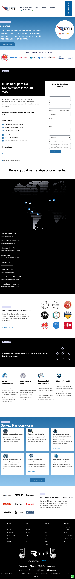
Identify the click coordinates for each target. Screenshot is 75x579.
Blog (27, 541)
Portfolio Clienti (10, 532)
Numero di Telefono (65, 110)
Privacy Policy (67, 527)
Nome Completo (53, 95)
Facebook (47, 527)
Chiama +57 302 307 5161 (7, 265)
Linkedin (47, 535)
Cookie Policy (67, 529)
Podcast (28, 538)
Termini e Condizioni (68, 535)
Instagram (47, 529)
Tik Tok (46, 532)
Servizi (27, 527)
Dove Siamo (10, 529)
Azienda (51, 118)
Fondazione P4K (11, 535)
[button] (31, 7)
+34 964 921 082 (9, 279)
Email (50, 126)
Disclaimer (66, 532)
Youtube (47, 538)
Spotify (46, 544)
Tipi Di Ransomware (30, 529)
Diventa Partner (11, 538)
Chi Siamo (9, 527)
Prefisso (51, 110)
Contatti (9, 541)
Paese (51, 102)
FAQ (27, 535)
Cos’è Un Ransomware (31, 532)
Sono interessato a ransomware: (57, 134)
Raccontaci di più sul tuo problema (57, 141)
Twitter (46, 541)
